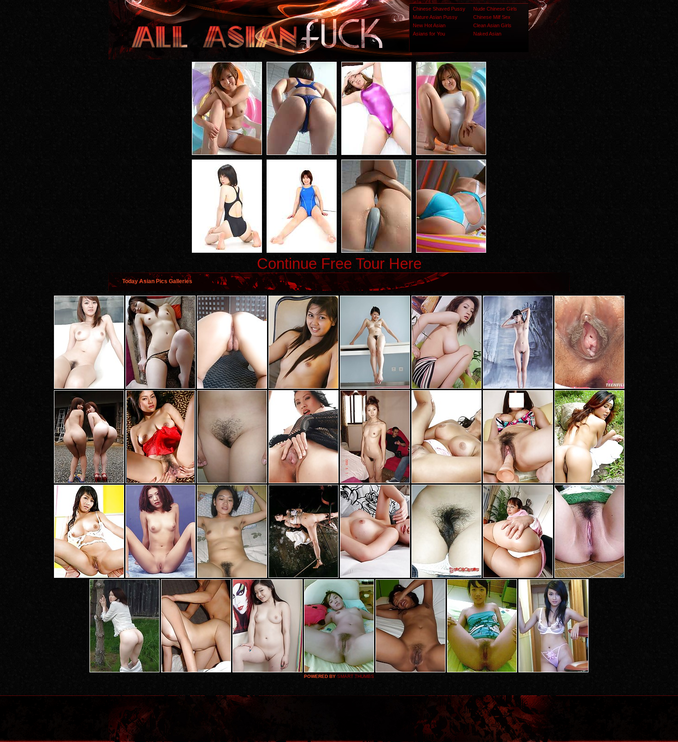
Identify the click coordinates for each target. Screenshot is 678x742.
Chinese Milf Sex (492, 17)
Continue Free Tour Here (339, 263)
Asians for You (429, 33)
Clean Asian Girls (492, 25)
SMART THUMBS (355, 676)
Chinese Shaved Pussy (439, 9)
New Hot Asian (429, 25)
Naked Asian (487, 33)
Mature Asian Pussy (435, 17)
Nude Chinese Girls (495, 9)
